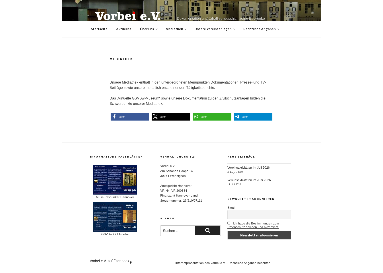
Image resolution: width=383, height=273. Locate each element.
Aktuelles (123, 29)
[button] (130, 117)
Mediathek (174, 29)
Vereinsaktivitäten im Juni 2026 (249, 180)
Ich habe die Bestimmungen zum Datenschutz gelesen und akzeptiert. (253, 225)
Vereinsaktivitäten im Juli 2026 (248, 167)
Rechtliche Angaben (259, 29)
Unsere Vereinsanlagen (213, 29)
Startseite (99, 29)
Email (231, 207)
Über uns (147, 29)
